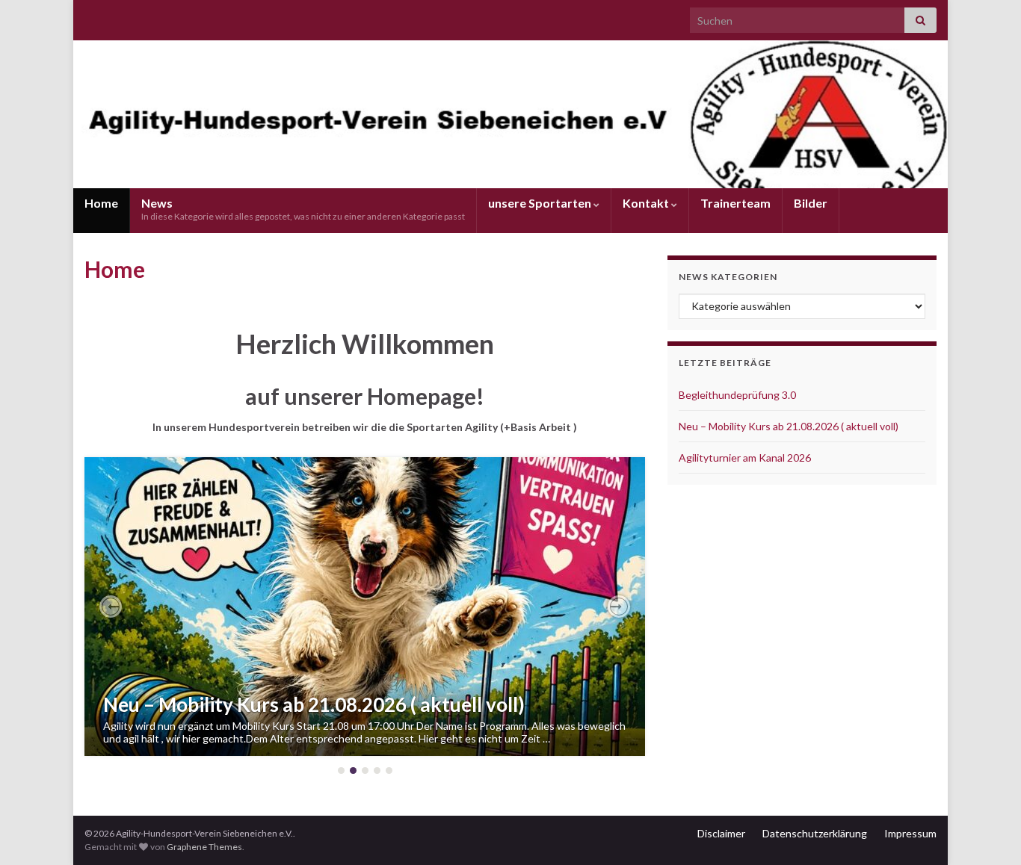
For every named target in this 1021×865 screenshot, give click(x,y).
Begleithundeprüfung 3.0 (737, 394)
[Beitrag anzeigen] (364, 606)
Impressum (910, 833)
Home (101, 203)
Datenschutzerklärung (814, 833)
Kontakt (647, 203)
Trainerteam (735, 203)
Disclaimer (721, 833)
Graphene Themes (204, 846)
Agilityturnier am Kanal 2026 (745, 457)
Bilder (810, 203)
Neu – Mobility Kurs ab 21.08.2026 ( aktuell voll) (314, 704)
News (303, 209)
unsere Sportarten (540, 203)
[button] (110, 606)
